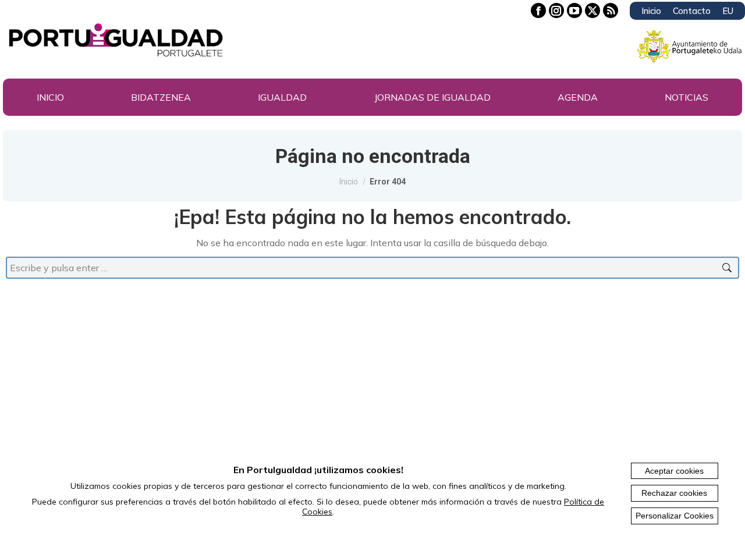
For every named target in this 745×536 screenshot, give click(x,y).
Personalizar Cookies (675, 515)
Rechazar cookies (674, 493)
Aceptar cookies (674, 470)
